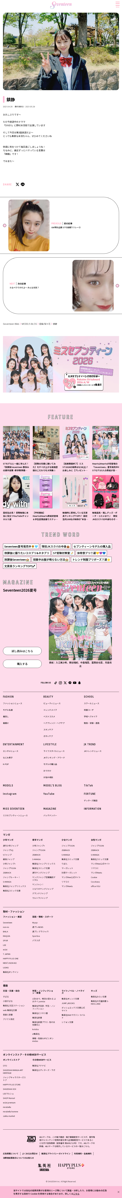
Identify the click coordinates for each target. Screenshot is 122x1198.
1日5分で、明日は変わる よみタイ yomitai (44, 1000)
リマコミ (65, 881)
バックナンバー (50, 815)
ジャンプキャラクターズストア (14, 1078)
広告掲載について (10, 1153)
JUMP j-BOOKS (68, 1003)
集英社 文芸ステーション (14, 1005)
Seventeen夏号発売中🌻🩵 (21, 546)
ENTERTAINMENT (13, 744)
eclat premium (9, 1102)
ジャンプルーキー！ (11, 877)
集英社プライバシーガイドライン (55, 1153)
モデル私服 (8, 709)
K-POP (6, 764)
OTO (5, 1065)
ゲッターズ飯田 (90, 800)
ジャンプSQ (8, 850)
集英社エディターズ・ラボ (43, 1070)
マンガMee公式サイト (71, 877)
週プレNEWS (37, 927)
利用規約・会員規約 (83, 1153)
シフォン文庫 (67, 1022)
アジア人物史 (8, 1019)
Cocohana (95, 881)
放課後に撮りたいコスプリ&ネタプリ (26, 553)
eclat (5, 949)
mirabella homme (10, 1111)
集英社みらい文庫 (98, 996)
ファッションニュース (12, 703)
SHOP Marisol (9, 1098)
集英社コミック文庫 (11, 890)
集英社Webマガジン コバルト (73, 1016)
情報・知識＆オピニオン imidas (43, 1039)
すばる (6, 996)
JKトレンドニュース (92, 751)
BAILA (5, 931)
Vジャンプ (7, 854)
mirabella (7, 1107)
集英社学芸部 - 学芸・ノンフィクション (43, 1007)
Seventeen (7, 922)
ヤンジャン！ (38, 884)
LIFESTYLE (50, 744)
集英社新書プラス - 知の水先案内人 (43, 1023)
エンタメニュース (10, 751)
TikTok (88, 785)
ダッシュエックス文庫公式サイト (73, 1009)
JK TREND (90, 744)
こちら (76, 1193)
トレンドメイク (50, 709)
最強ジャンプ (8, 859)
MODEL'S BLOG (52, 785)
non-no (6, 927)
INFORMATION (92, 809)
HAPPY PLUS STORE (12, 1084)
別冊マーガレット (69, 872)
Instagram (10, 794)
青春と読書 (8, 1014)
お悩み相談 (48, 777)
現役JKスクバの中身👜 (56, 546)
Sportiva (36, 936)
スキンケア (48, 729)
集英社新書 (37, 1017)
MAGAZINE (49, 809)
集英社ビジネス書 (40, 1013)
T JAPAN (6, 954)
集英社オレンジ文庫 (70, 998)
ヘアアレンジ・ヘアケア (54, 723)
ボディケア (48, 736)
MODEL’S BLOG (29, 324)
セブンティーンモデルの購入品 (92, 546)
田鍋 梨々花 (44, 324)
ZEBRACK (7, 872)
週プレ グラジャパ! (40, 931)
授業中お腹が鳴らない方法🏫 (50, 559)
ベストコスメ (49, 716)
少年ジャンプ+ (9, 863)
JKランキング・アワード (54, 757)
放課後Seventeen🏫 (16, 559)
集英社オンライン (10, 972)
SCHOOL (89, 696)
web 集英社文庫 (10, 1010)
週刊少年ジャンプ (10, 845)
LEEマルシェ (8, 1093)
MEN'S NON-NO (10, 962)
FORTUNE (90, 794)
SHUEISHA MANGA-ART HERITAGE (13, 1071)
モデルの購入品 (50, 764)
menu (117, 7)
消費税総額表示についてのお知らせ (18, 1157)
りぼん (64, 863)
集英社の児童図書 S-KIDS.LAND (100, 1002)
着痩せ (6, 723)
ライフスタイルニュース (54, 751)
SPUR (5, 940)
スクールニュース (91, 703)
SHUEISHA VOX (9, 1089)
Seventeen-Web (11, 324)
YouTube (49, 794)
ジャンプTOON (9, 868)
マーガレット (67, 868)
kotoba (35, 1029)
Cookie (94, 877)
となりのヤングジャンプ (42, 888)
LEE (4, 945)
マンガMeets (67, 886)
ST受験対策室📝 (63, 553)
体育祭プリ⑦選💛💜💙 (91, 553)
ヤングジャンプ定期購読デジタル (43, 878)
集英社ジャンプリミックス (14, 886)
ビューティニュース (52, 703)
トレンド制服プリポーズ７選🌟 (91, 559)
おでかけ (47, 770)
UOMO (6, 967)
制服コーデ (89, 709)
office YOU (95, 886)
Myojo (35, 922)
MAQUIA (6, 936)
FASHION (8, 696)
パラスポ (36, 940)
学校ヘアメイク (90, 716)
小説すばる (8, 1001)
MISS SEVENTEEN (14, 809)
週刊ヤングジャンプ (41, 872)
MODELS (8, 785)
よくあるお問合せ (30, 1153)
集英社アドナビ (39, 1065)
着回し (6, 716)
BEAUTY (48, 696)
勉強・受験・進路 (91, 723)
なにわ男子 (8, 757)
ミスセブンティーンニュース (15, 815)
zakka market (9, 1116)
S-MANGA (7, 881)
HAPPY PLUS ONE (10, 958)
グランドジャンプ (40, 893)
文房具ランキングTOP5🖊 (19, 566)
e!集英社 (36, 1033)
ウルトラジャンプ (40, 898)
